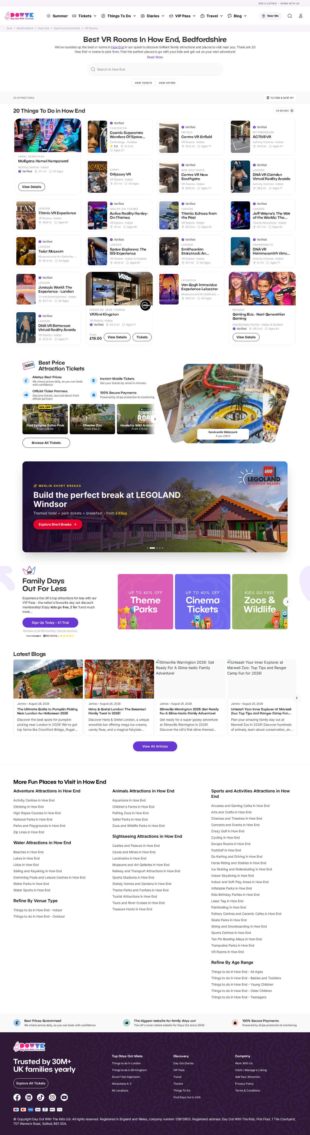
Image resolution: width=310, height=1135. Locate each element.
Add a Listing (267, 3)
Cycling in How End (225, 837)
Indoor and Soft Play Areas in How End (240, 882)
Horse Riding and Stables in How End (238, 863)
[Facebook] (17, 1098)
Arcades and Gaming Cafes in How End (240, 806)
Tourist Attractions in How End (134, 896)
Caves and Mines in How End (133, 852)
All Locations (120, 1090)
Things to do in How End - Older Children (241, 991)
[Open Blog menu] (246, 16)
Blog (238, 16)
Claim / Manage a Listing (251, 1070)
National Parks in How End (32, 819)
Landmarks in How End (129, 858)
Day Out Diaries (183, 1063)
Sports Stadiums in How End (133, 877)
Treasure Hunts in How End (132, 909)
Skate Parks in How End (229, 920)
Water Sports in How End (31, 890)
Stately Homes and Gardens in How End (141, 884)
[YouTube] (64, 1098)
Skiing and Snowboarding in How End (239, 926)
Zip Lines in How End (28, 832)
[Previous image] (19, 135)
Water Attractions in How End (42, 842)
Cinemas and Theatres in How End (236, 818)
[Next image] (75, 135)
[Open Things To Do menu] (135, 16)
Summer (60, 16)
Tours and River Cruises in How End (138, 903)
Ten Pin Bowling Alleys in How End (236, 939)
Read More (155, 57)
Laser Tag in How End (227, 901)
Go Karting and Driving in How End (236, 856)
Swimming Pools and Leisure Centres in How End (49, 877)
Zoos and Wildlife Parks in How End (138, 826)
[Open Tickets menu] (95, 16)
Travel (212, 16)
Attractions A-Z (122, 1083)
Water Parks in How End (31, 884)
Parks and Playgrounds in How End (39, 826)
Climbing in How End (28, 807)
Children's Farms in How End (133, 807)
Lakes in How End (26, 858)
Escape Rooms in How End (231, 844)
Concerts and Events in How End (235, 825)
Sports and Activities (67, 28)
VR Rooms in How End (227, 952)
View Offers (167, 82)
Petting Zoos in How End (130, 813)
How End (43, 28)
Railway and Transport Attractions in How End (146, 871)
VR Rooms (91, 28)
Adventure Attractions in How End (46, 791)
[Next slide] (287, 601)
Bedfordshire (25, 28)
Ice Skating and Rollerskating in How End (241, 869)
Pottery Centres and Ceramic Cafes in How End (246, 914)
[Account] (301, 16)
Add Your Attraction (247, 1077)
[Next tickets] (155, 419)
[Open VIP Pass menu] (195, 16)
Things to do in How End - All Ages (237, 972)
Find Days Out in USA (187, 1097)
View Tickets (143, 82)
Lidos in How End (26, 865)
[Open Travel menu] (222, 16)
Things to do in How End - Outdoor (39, 916)
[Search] (290, 16)
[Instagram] (52, 1098)
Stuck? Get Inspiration (126, 1077)
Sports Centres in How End (231, 933)
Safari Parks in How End (130, 819)
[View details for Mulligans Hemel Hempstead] (47, 157)
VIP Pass (183, 16)
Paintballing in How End (228, 907)
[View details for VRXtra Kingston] (119, 308)
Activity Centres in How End (34, 800)
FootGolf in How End (226, 850)
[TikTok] (40, 1098)
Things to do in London (126, 1063)
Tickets (84, 16)
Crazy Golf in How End (227, 831)
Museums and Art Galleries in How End (141, 865)
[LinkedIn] (28, 1098)
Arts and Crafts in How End (231, 812)
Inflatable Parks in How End (231, 888)
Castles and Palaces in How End (136, 846)
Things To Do (119, 16)
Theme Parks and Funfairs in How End (140, 890)
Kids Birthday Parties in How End (235, 894)
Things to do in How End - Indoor (37, 910)
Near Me (272, 15)
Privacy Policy (244, 1083)
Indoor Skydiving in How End (232, 875)
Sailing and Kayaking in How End (37, 871)
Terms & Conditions (247, 1090)
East (9, 28)
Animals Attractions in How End (143, 791)
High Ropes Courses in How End (37, 813)
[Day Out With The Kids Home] (19, 16)
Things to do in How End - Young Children (242, 984)
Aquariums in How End (129, 800)
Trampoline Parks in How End (232, 945)
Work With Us (289, 3)
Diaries (153, 16)
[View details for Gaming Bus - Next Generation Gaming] (262, 308)
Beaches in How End (28, 852)
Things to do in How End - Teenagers (238, 997)
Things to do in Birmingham (129, 1070)
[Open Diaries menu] (163, 16)
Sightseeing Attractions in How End (147, 836)
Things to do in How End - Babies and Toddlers (246, 978)
